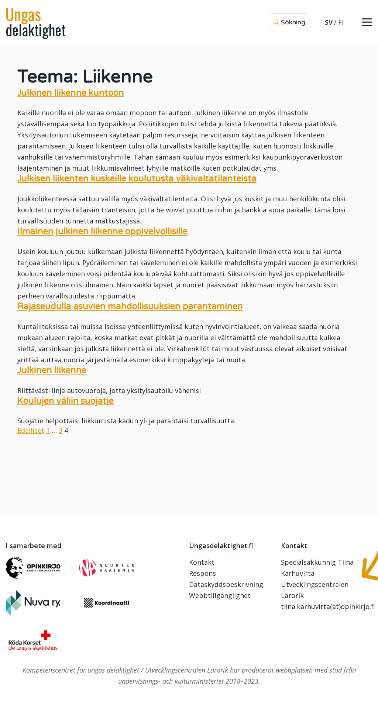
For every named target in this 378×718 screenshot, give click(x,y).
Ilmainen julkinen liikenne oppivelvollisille (102, 231)
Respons (202, 573)
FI (341, 22)
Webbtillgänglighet (220, 595)
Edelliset (30, 430)
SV (329, 22)
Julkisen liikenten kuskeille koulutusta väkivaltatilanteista (137, 178)
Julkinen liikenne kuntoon (70, 93)
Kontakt (201, 562)
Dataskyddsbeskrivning (226, 584)
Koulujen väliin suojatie (65, 401)
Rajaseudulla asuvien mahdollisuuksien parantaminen (130, 306)
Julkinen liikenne (51, 370)
